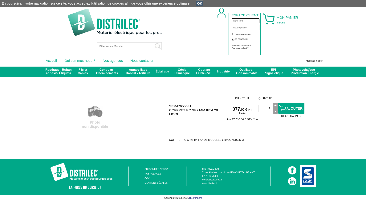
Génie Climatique (182, 71)
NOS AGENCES (152, 173)
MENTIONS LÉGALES (156, 183)
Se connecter (241, 39)
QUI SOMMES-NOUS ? (156, 169)
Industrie (223, 71)
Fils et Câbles (83, 71)
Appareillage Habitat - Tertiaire (138, 71)
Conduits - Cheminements (107, 71)
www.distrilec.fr (210, 183)
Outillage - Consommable (246, 71)
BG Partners (195, 198)
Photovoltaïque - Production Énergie (305, 71)
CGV (146, 178)
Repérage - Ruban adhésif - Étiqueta (58, 71)
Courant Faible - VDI (204, 71)
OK (199, 3)
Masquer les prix (314, 61)
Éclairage (162, 71)
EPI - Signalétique (274, 71)
